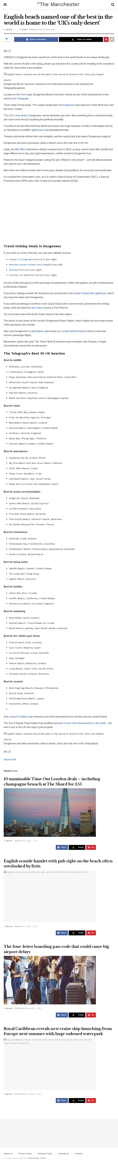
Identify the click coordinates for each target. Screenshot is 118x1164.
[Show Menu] (5, 4)
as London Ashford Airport (72, 331)
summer (17, 63)
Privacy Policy (25, 1153)
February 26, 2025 (26, 1008)
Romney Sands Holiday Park (25, 264)
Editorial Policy (45, 1153)
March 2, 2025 (24, 926)
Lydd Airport (36, 331)
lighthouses (37, 130)
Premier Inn (16, 275)
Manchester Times (37, 1158)
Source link (10, 759)
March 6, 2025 (24, 841)
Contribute (63, 1153)
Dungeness (68, 105)
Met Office (20, 149)
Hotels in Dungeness (21, 259)
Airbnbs (13, 269)
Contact (78, 1153)
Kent (23, 94)
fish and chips (34, 307)
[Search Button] (112, 4)
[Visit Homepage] (59, 5)
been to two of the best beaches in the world (82, 723)
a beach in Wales (18, 716)
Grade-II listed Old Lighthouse (90, 293)
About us (8, 1153)
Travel (25, 29)
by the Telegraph (19, 98)
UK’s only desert (18, 115)
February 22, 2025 (26, 1094)
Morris (10, 29)
